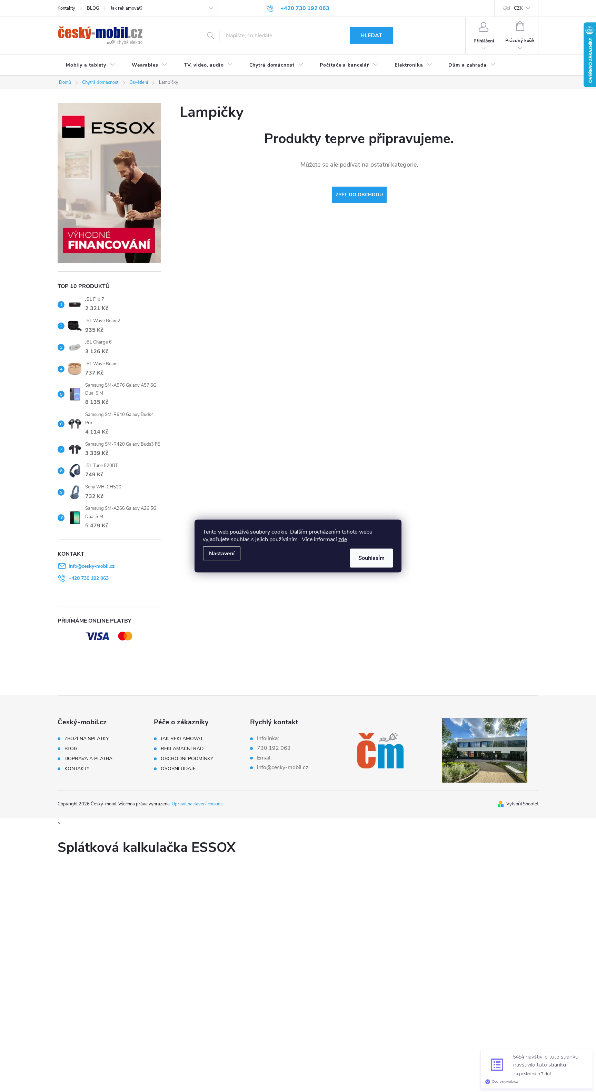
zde (342, 539)
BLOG (93, 8)
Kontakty (66, 8)
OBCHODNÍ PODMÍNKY (187, 759)
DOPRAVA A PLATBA (88, 759)
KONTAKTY (76, 769)
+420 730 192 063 (89, 578)
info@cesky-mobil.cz (92, 566)
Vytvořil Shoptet (522, 804)
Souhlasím (371, 558)
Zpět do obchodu (359, 194)
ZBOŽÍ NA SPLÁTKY (86, 739)
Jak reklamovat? (126, 8)
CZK (518, 8)
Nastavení (222, 553)
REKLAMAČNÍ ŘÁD (182, 749)
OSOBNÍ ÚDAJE (178, 769)
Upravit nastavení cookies (197, 804)
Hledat (371, 35)
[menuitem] (90, 65)
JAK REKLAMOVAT (182, 739)
